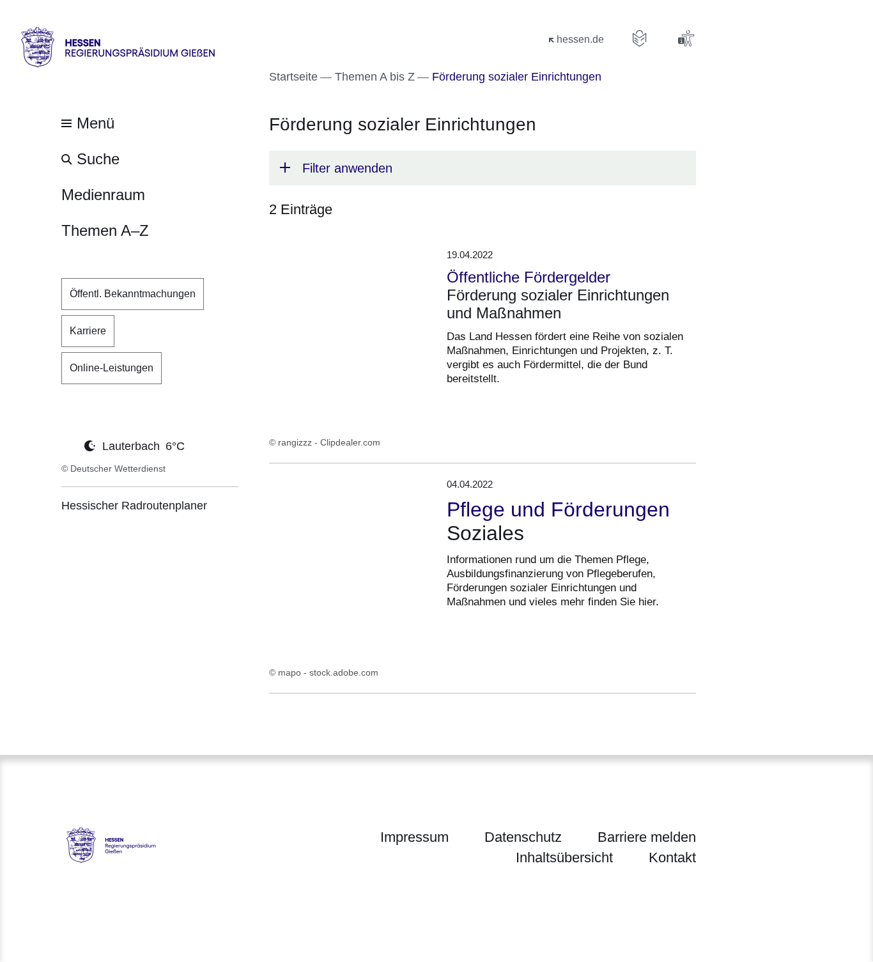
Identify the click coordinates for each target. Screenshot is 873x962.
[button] (482, 168)
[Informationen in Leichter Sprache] (640, 38)
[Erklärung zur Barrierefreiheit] (686, 38)
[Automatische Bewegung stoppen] (68, 445)
